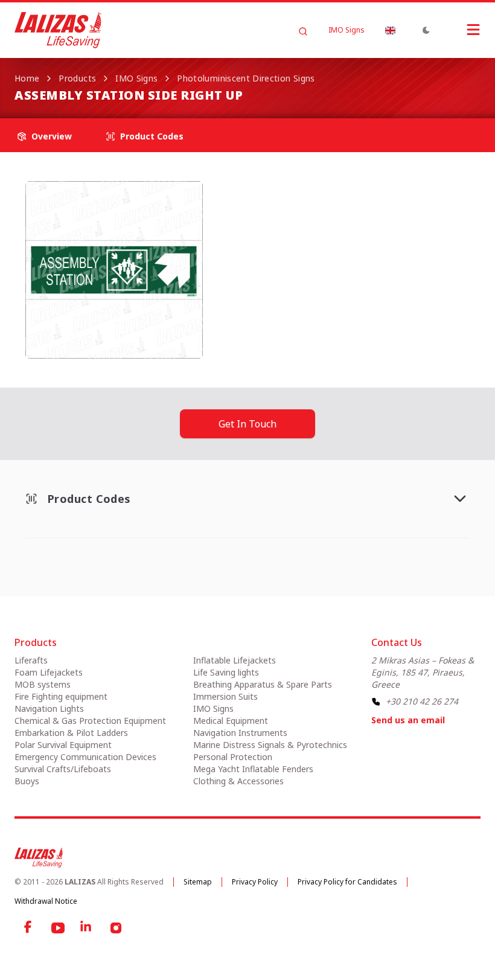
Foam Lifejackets (48, 672)
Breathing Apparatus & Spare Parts (262, 684)
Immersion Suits (225, 696)
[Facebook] (28, 928)
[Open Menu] (461, 29)
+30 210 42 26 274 (422, 701)
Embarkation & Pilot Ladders (71, 732)
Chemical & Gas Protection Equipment (90, 720)
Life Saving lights (226, 672)
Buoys (26, 781)
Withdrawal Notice (45, 901)
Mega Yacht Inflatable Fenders (253, 769)
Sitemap (198, 882)
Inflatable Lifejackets (234, 660)
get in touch (247, 423)
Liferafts (31, 660)
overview (51, 136)
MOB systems (42, 684)
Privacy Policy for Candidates (347, 882)
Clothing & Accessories (238, 781)
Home (26, 78)
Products (77, 78)
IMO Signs (346, 30)
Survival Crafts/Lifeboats (62, 769)
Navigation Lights (49, 708)
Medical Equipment (230, 720)
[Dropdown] (390, 30)
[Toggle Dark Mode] (426, 30)
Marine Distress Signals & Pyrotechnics (270, 744)
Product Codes (152, 136)
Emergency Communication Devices (85, 757)
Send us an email (408, 720)
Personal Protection (232, 757)
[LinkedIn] (86, 928)
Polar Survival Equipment (63, 744)
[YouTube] (57, 928)
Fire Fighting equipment (60, 696)
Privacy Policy (255, 882)
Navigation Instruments (240, 732)
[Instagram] (115, 928)
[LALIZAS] (57, 30)
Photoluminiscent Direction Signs (246, 78)
